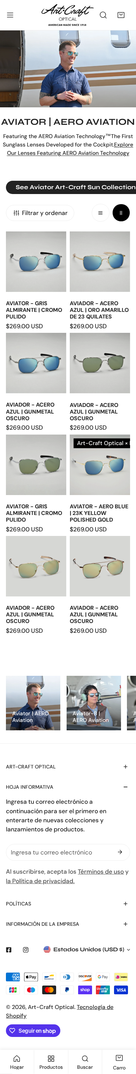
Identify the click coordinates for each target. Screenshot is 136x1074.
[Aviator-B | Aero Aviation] (94, 703)
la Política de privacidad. (40, 881)
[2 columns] (121, 213)
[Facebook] (8, 949)
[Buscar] (103, 15)
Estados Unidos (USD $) (88, 949)
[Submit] (120, 852)
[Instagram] (25, 949)
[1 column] (100, 213)
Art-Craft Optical (51, 1007)
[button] (121, 15)
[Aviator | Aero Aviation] (33, 703)
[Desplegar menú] (10, 15)
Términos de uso (101, 871)
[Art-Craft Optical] (67, 15)
